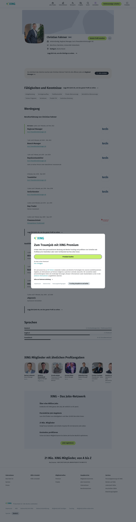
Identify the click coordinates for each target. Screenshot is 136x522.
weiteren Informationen (41, 276)
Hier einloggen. (38, 263)
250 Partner (50, 270)
